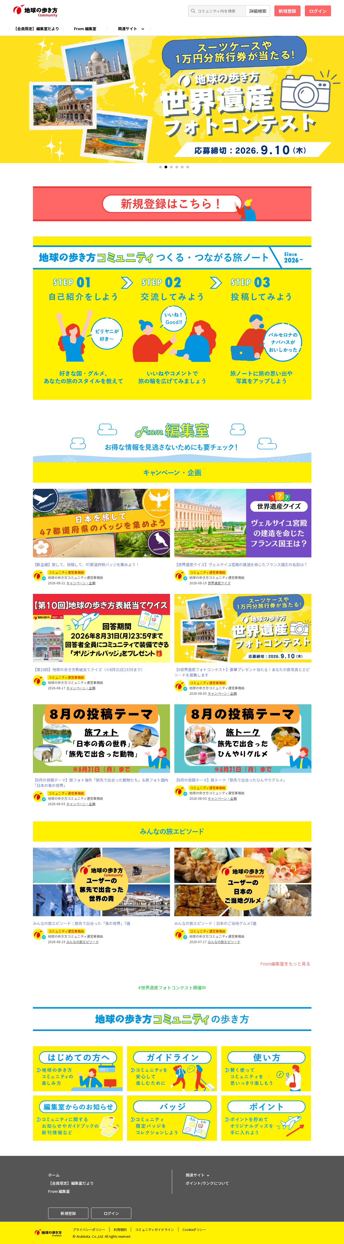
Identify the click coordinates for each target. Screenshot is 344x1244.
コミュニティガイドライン (154, 1229)
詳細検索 (257, 11)
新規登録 (287, 11)
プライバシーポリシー (89, 1229)
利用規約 (120, 1229)
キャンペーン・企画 (80, 583)
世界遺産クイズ (219, 583)
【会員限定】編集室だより (36, 28)
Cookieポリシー (194, 1229)
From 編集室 (85, 28)
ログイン (318, 11)
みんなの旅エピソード (82, 942)
